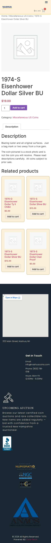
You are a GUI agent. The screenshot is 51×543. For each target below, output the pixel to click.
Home (4, 16)
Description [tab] (11, 126)
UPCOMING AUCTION (18, 408)
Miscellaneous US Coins (21, 16)
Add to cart (18, 107)
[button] (46, 2)
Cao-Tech (31, 539)
